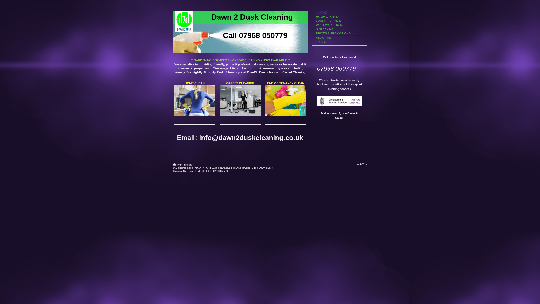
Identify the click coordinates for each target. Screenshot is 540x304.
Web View (362, 164)
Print (180, 164)
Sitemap (188, 164)
